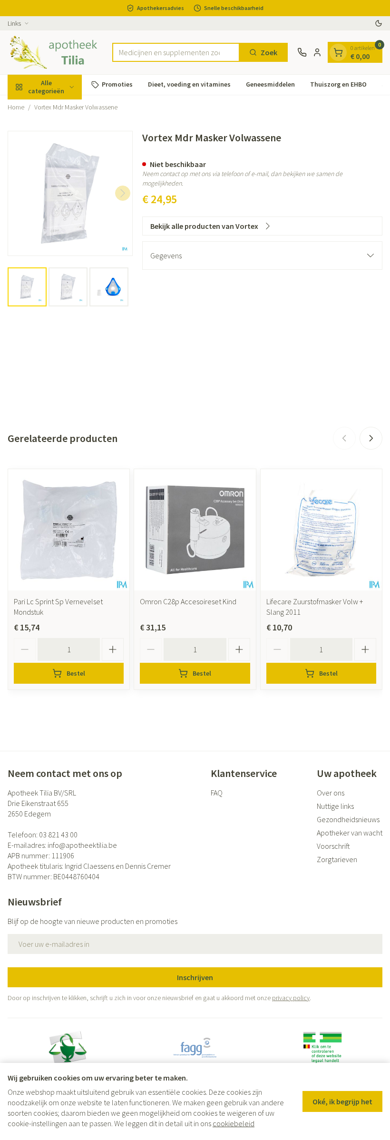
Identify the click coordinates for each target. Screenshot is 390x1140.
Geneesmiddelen (270, 84)
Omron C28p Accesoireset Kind (188, 601)
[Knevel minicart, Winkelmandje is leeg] (338, 52)
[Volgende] (122, 193)
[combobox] (176, 52)
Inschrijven (195, 977)
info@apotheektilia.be (82, 845)
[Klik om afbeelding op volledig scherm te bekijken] (70, 193)
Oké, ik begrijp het (342, 1101)
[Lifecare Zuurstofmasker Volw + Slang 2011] (321, 529)
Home (16, 107)
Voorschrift (333, 846)
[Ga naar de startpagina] (55, 52)
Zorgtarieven (337, 859)
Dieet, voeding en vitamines (189, 84)
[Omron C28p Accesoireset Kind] (194, 529)
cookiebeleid (233, 1123)
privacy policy (291, 997)
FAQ (217, 792)
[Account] (317, 52)
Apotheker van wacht (349, 832)
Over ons (330, 792)
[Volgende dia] (371, 438)
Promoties (117, 84)
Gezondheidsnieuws (348, 819)
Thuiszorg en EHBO (338, 84)
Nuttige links (335, 806)
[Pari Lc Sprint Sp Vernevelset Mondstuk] (68, 529)
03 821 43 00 (58, 834)
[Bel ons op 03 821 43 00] (302, 52)
